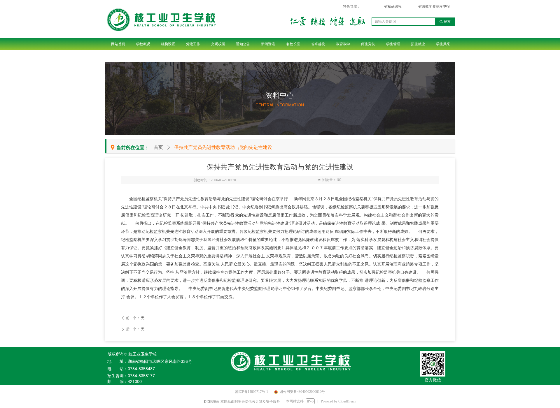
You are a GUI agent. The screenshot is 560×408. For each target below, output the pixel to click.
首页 (158, 147)
